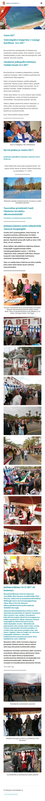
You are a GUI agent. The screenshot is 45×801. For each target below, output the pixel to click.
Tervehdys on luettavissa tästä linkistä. (18, 218)
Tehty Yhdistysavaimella (11, 794)
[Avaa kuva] (22, 331)
